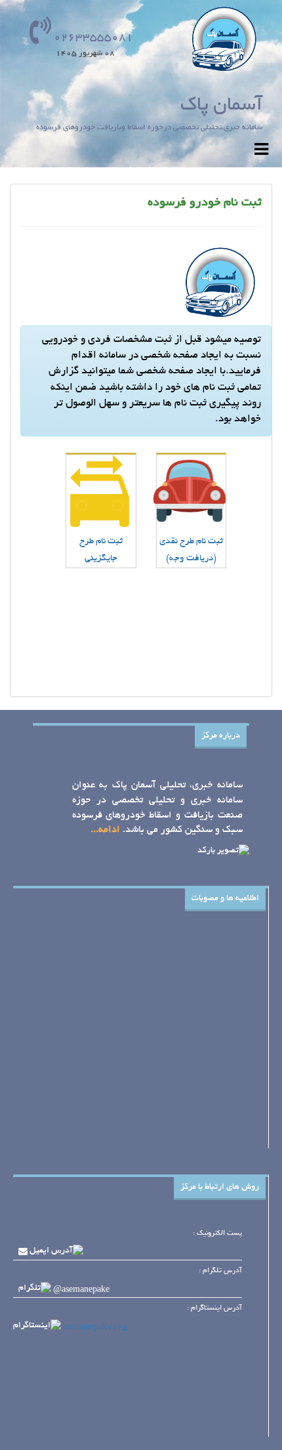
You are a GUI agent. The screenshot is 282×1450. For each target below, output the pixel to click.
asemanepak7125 (95, 1327)
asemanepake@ (81, 1290)
